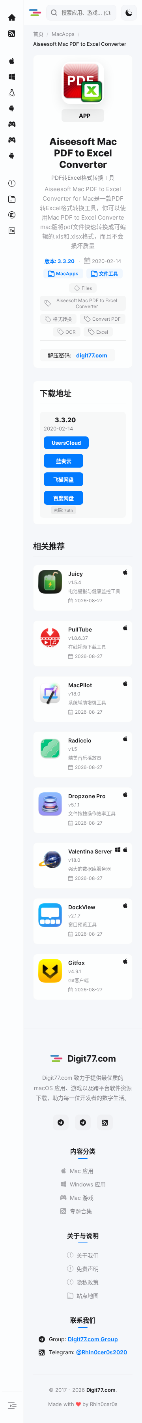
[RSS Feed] (105, 1122)
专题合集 (81, 1211)
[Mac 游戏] (12, 124)
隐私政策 (88, 1282)
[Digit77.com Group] (83, 1122)
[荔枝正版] (12, 214)
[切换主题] (129, 13)
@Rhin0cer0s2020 (101, 1352)
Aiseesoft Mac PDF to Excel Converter (86, 303)
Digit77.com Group (93, 1339)
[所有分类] (12, 199)
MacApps (63, 34)
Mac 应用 (81, 1170)
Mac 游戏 (81, 1197)
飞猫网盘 (63, 479)
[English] (12, 230)
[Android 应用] (12, 108)
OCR (70, 332)
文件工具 (108, 274)
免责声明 (88, 1268)
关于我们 (88, 1255)
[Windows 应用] (12, 76)
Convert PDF (106, 319)
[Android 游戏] (12, 155)
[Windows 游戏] (12, 139)
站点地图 (88, 1295)
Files (87, 288)
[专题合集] (12, 33)
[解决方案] (12, 183)
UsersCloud (66, 443)
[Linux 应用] (12, 92)
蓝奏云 (63, 461)
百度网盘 (63, 498)
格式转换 (62, 319)
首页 (38, 34)
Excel (102, 332)
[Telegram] (61, 1122)
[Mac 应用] (12, 60)
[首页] (12, 17)
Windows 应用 (88, 1184)
